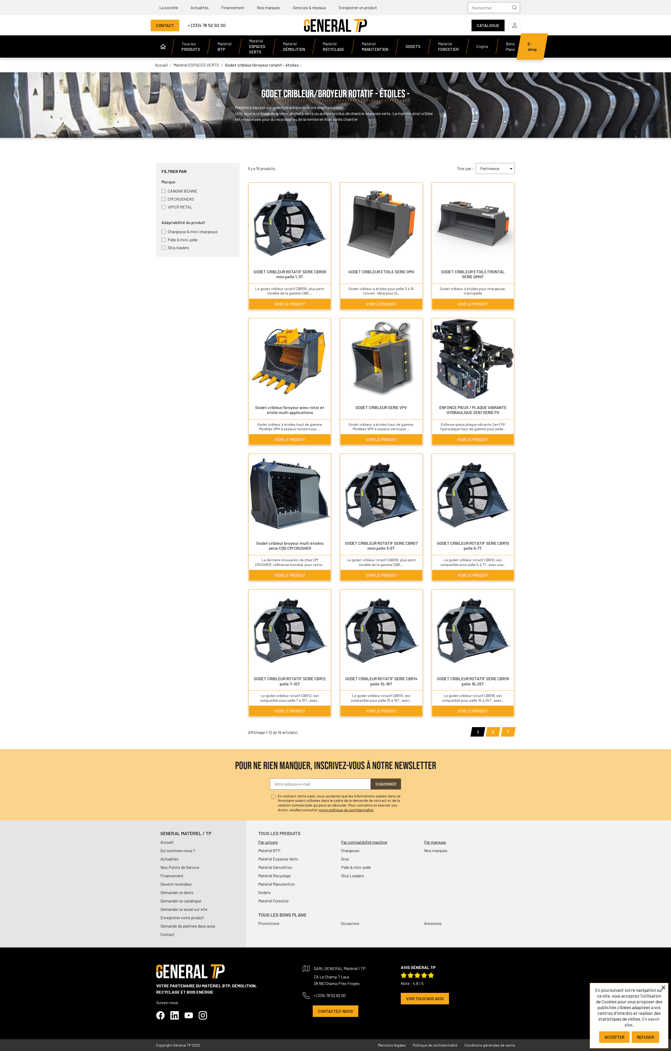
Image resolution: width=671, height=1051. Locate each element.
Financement (232, 7)
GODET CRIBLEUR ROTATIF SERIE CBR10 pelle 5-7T (473, 546)
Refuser (645, 1036)
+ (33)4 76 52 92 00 (207, 25)
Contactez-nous (335, 1011)
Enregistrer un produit (358, 7)
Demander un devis (176, 892)
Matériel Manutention (276, 883)
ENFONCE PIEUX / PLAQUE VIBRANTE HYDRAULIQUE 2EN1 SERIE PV (473, 410)
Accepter (614, 1036)
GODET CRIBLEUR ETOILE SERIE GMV (381, 271)
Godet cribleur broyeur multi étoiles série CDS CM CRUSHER (289, 546)
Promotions (268, 923)
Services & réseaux (309, 7)
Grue (345, 858)
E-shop (532, 46)
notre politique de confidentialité (346, 810)
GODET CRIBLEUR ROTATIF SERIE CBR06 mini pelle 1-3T (289, 274)
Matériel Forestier (273, 900)
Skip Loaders (352, 875)
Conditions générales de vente (489, 1045)
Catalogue (488, 25)
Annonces (433, 923)
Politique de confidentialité (435, 1045)
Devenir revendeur (176, 883)
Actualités (200, 7)
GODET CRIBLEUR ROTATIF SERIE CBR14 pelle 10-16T (381, 681)
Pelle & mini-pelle (356, 867)
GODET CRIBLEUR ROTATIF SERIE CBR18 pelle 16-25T (473, 681)
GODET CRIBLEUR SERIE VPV (381, 407)
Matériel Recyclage (274, 875)
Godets (264, 892)
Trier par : (465, 168)
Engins (482, 46)
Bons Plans (510, 46)
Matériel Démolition (275, 867)
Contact (165, 25)
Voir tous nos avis (425, 998)
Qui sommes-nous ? (177, 850)
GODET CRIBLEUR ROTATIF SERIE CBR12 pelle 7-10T (290, 681)
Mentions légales (392, 1045)
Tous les (191, 46)
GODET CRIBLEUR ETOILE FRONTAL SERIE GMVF (473, 274)
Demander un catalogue (180, 900)
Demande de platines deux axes (187, 925)
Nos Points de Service (179, 867)
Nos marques (268, 7)
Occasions (350, 923)
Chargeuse (350, 850)
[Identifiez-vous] (514, 25)
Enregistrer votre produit (182, 917)
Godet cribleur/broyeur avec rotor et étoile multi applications (289, 410)
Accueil (166, 842)
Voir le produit (289, 303)
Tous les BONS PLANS (282, 915)
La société (168, 7)
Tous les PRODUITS (279, 833)
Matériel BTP (269, 850)
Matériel (224, 46)
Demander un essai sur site (183, 909)
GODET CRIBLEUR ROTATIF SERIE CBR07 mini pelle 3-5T (381, 546)
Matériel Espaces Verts (278, 858)
